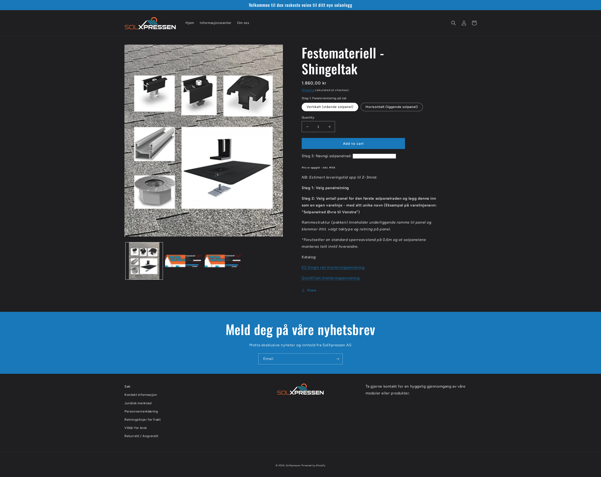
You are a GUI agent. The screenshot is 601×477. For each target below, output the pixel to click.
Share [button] (311, 290)
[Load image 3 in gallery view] (223, 260)
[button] (453, 23)
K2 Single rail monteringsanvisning (333, 267)
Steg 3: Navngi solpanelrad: (326, 156)
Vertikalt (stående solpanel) (330, 107)
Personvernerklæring (141, 411)
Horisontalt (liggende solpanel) (392, 107)
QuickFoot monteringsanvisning (330, 278)
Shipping (308, 90)
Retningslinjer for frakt (142, 420)
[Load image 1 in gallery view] (144, 260)
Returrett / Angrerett (141, 436)
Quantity (308, 117)
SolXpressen (293, 465)
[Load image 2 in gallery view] (183, 260)
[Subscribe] (337, 358)
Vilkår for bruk (135, 428)
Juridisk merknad (138, 403)
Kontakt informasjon (140, 395)
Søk (127, 387)
